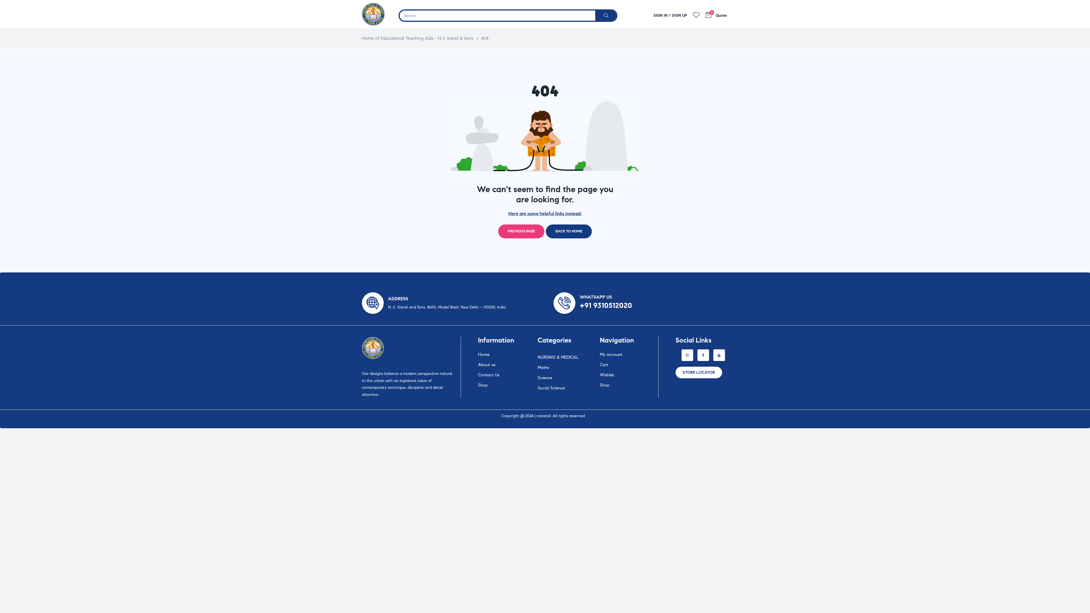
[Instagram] (687, 355)
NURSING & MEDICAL (558, 357)
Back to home (569, 231)
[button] (699, 372)
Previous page (521, 231)
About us (486, 364)
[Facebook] (703, 355)
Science (545, 377)
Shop (483, 385)
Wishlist (607, 374)
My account (611, 354)
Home (483, 354)
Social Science (551, 388)
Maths (543, 367)
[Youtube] (719, 355)
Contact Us (488, 374)
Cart (604, 364)
